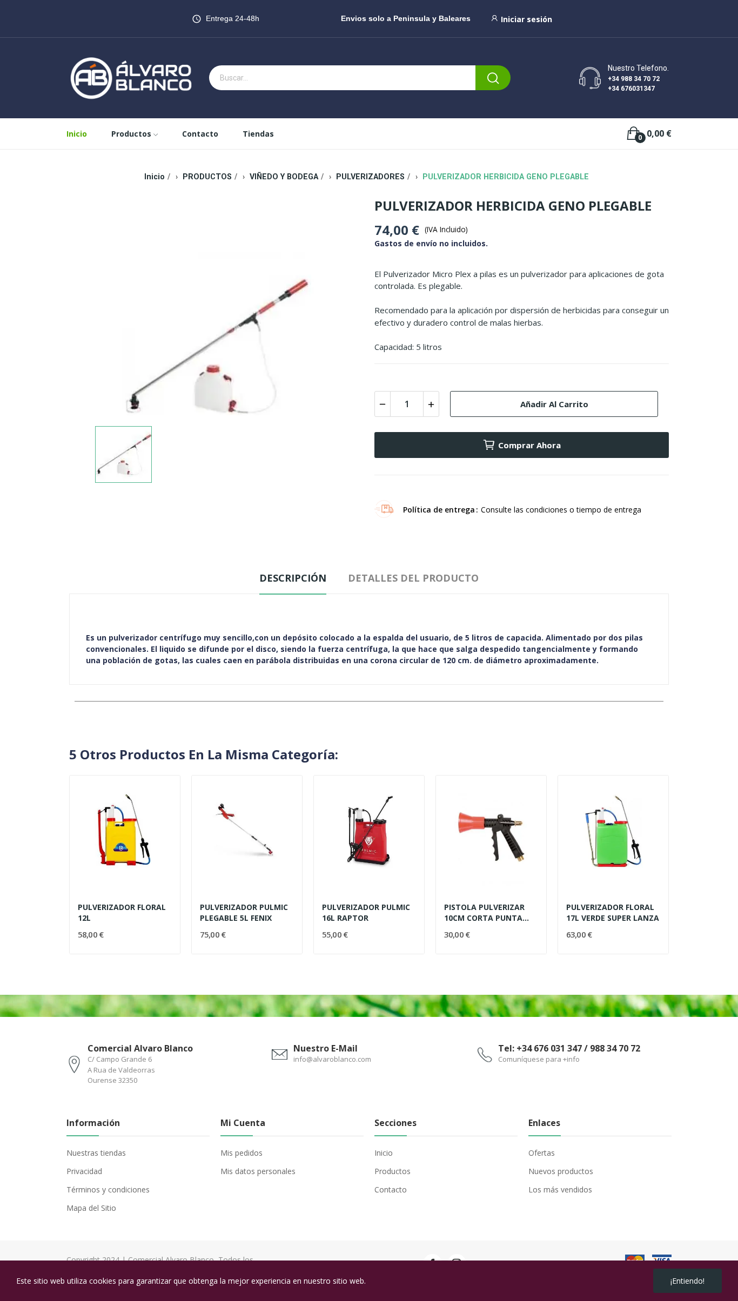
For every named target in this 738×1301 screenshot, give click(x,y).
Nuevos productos (560, 1171)
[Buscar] (493, 77)
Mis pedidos (241, 1153)
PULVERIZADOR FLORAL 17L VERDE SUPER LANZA (612, 912)
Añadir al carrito (554, 404)
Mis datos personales (258, 1171)
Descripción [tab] (292, 577)
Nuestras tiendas (96, 1153)
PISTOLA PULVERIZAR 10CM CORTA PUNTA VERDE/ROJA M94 (484, 912)
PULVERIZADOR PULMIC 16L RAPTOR (366, 912)
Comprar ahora (529, 445)
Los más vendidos (560, 1189)
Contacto (390, 1189)
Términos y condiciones (108, 1189)
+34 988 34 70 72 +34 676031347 (634, 83)
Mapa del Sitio (91, 1208)
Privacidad (84, 1171)
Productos (392, 1171)
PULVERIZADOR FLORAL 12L (122, 912)
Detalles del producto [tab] (413, 577)
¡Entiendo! (687, 1281)
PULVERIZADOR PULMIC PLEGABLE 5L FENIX (244, 912)
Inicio (383, 1153)
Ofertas (541, 1153)
